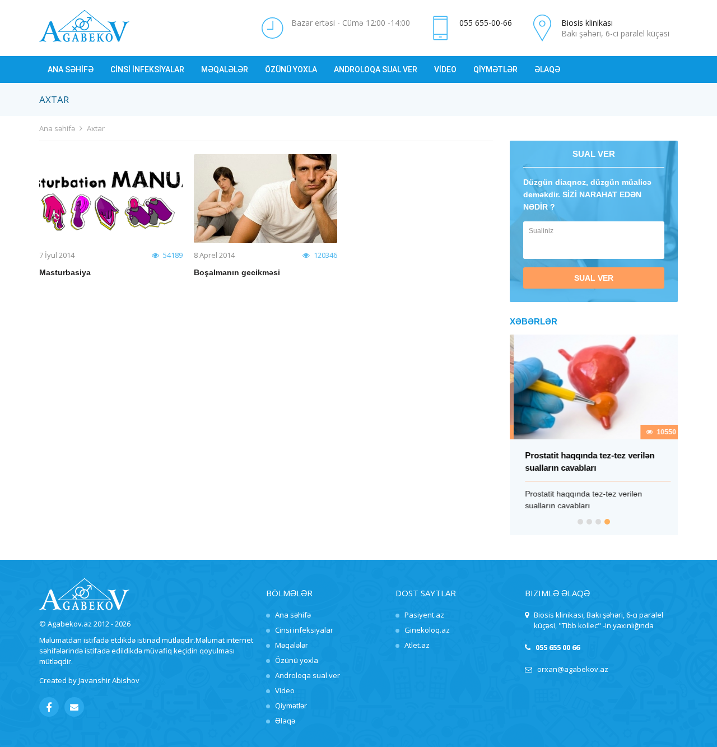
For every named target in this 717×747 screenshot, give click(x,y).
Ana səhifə (57, 128)
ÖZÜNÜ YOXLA (291, 69)
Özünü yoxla (296, 660)
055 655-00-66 (485, 22)
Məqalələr (291, 645)
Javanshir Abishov (108, 680)
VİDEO (445, 69)
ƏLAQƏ (547, 69)
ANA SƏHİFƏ (71, 69)
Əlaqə (285, 721)
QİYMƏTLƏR (495, 69)
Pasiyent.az (424, 615)
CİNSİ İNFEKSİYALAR (147, 69)
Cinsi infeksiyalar (304, 630)
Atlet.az (417, 645)
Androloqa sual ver (307, 675)
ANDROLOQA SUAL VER (375, 69)
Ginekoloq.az (427, 630)
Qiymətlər (291, 705)
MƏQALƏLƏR (224, 69)
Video (285, 690)
